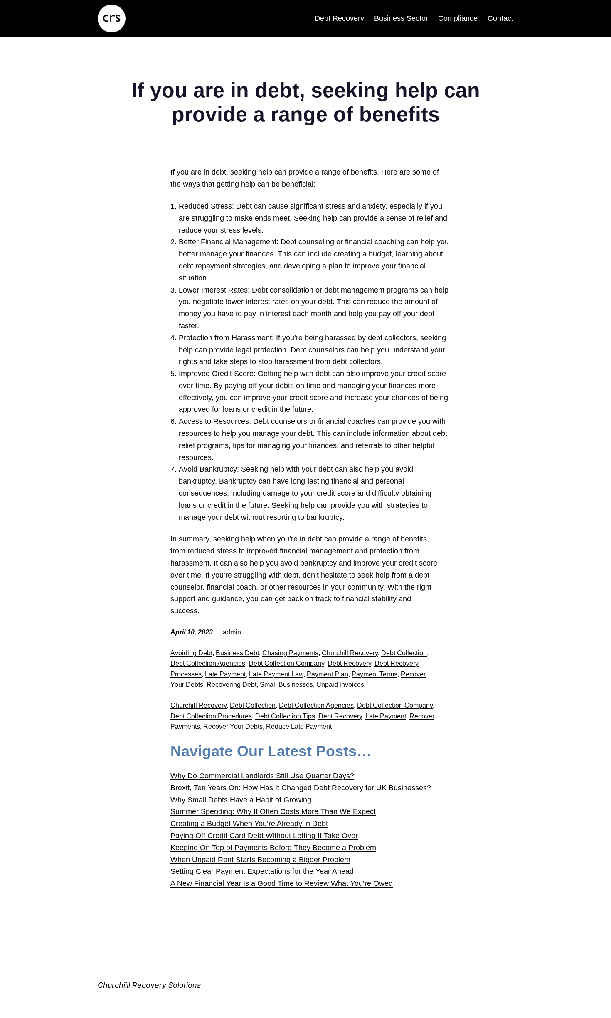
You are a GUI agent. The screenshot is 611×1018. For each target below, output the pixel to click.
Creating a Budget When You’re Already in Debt (249, 823)
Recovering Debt (231, 684)
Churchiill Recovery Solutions (149, 985)
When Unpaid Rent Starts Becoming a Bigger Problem (260, 860)
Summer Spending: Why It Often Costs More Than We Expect (273, 811)
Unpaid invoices (340, 684)
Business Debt (237, 653)
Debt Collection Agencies (207, 663)
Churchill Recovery (350, 653)
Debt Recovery (349, 663)
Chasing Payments (290, 653)
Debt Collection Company (286, 663)
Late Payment (225, 674)
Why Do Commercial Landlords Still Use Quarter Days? (262, 776)
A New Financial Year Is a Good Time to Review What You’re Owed (281, 883)
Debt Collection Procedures (211, 716)
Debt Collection (404, 653)
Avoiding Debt (191, 653)
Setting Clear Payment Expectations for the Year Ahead (262, 871)
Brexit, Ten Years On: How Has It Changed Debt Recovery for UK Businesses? (300, 788)
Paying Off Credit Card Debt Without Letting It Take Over (264, 835)
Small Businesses (286, 684)
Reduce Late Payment (299, 726)
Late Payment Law (276, 674)
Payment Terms (374, 674)
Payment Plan (327, 674)
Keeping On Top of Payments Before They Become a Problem (273, 847)
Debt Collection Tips (285, 716)
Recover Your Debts (233, 726)
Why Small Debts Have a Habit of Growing (240, 800)
